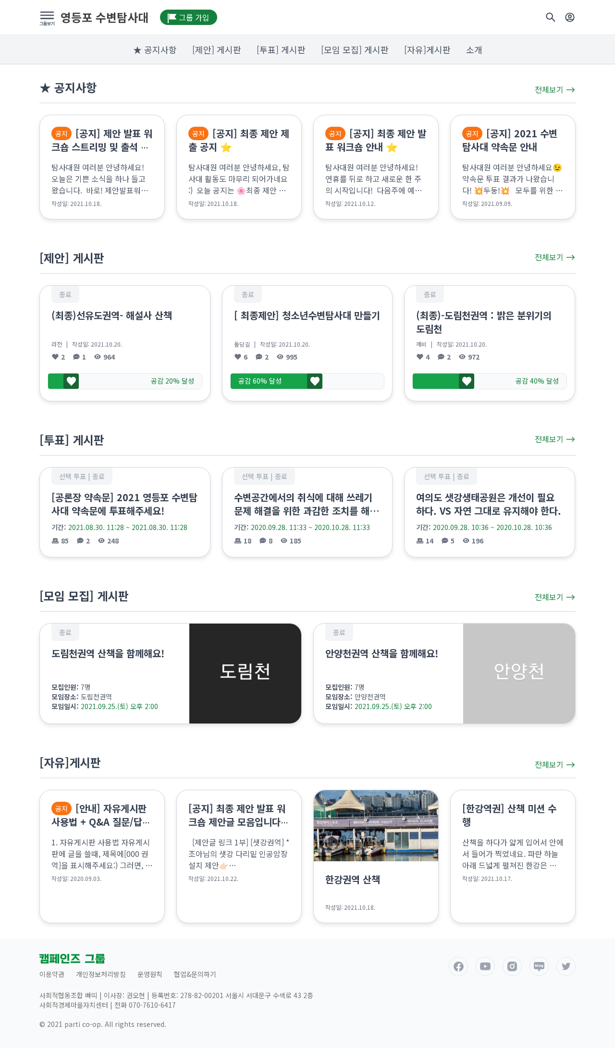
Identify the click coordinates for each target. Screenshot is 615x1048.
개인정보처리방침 (101, 974)
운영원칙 (149, 974)
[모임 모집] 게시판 (355, 49)
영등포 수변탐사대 (104, 17)
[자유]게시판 (427, 49)
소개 (474, 49)
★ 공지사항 (155, 49)
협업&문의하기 (195, 974)
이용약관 (51, 974)
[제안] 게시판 (216, 49)
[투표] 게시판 (281, 49)
